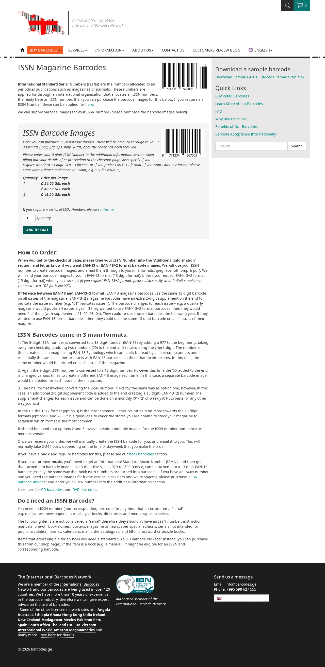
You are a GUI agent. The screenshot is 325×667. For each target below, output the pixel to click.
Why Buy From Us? (231, 118)
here (89, 104)
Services (76, 50)
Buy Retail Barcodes (232, 96)
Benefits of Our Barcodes (236, 126)
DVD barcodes (84, 489)
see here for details (57, 634)
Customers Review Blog (216, 50)
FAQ (218, 111)
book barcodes (141, 454)
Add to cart (37, 229)
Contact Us (173, 50)
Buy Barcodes (44, 50)
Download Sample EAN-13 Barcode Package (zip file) (259, 77)
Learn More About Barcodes (239, 103)
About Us (141, 50)
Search (297, 146)
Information (108, 50)
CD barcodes (52, 489)
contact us (106, 209)
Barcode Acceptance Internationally (245, 134)
